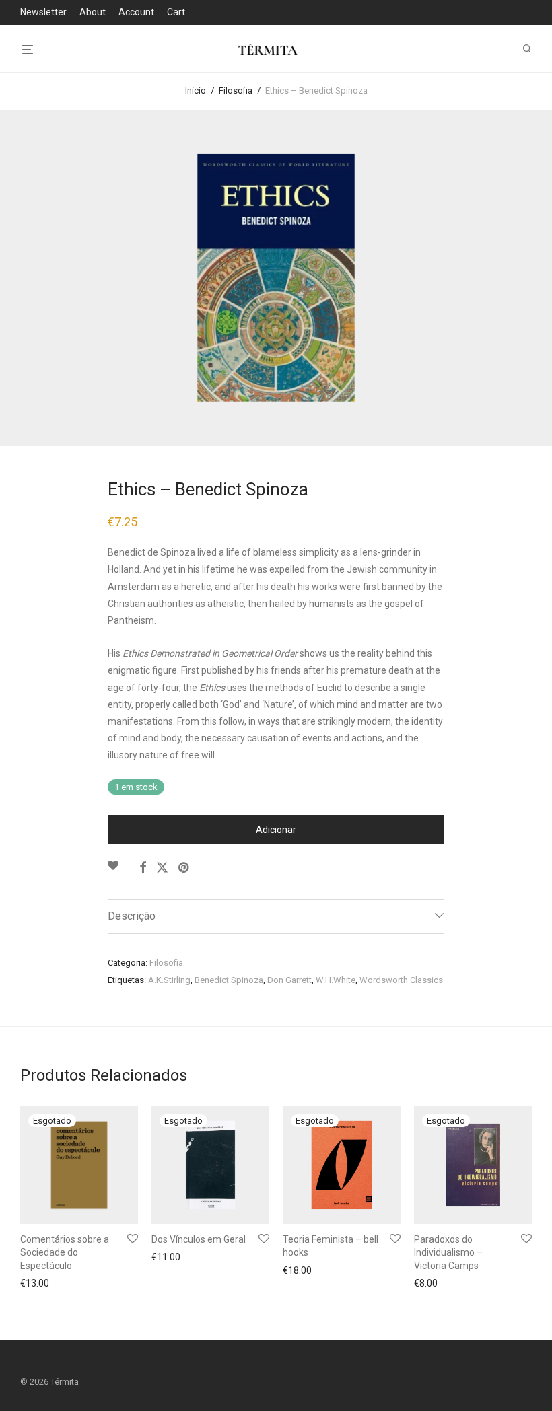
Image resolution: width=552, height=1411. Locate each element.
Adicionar (276, 829)
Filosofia (235, 90)
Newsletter (43, 12)
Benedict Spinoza (229, 980)
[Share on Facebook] (142, 868)
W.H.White (335, 980)
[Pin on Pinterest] (184, 868)
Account (136, 12)
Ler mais (34, 1283)
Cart (176, 12)
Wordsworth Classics (401, 980)
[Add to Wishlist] (118, 866)
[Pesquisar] (532, 49)
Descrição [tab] (132, 916)
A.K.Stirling (169, 980)
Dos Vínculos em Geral (198, 1239)
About (92, 12)
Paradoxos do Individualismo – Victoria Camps (448, 1252)
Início (195, 90)
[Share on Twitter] (162, 868)
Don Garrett (289, 980)
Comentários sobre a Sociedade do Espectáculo (64, 1252)
